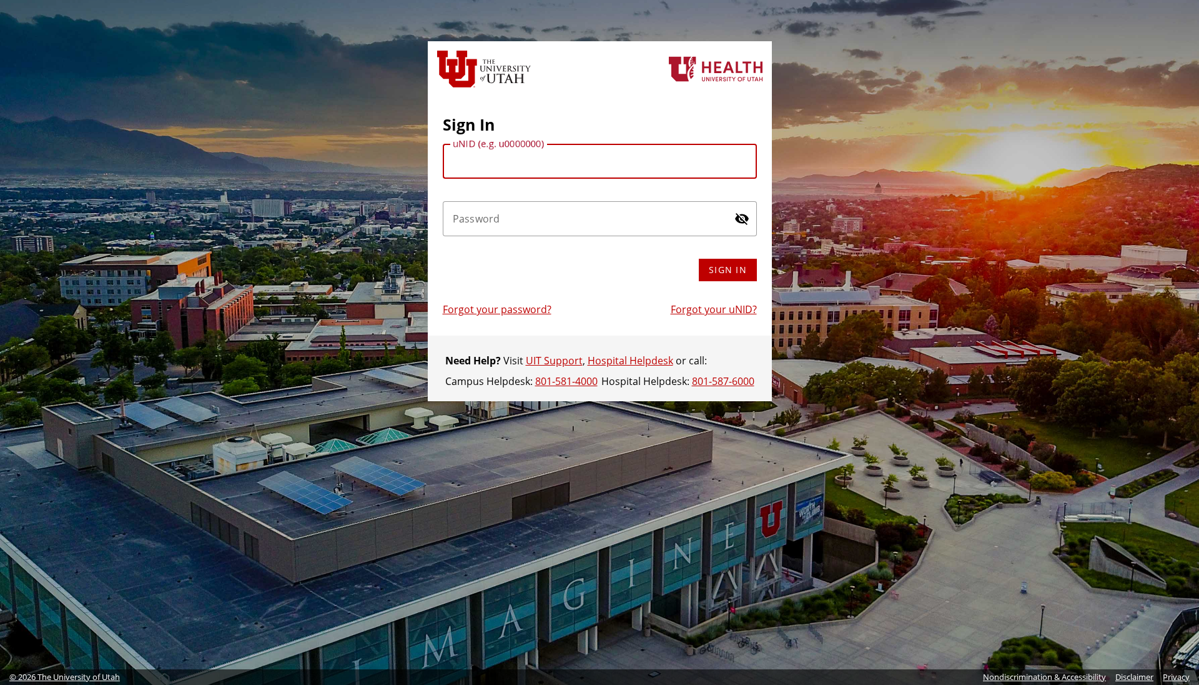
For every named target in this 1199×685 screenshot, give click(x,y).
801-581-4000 (566, 381)
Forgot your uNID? (714, 309)
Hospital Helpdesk (630, 361)
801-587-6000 (723, 381)
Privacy (1176, 676)
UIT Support (554, 361)
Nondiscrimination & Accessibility (1044, 676)
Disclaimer (1134, 676)
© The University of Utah (64, 676)
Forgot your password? (497, 309)
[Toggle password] (742, 218)
